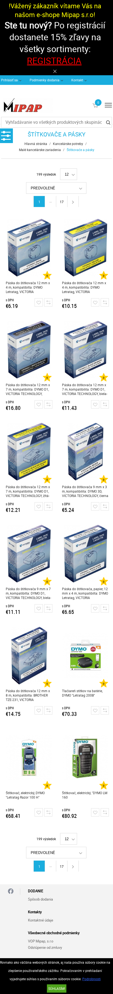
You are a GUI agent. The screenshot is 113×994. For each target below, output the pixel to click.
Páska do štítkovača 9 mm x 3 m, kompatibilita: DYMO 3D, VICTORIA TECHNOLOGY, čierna (85, 491)
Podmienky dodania (45, 80)
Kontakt (77, 80)
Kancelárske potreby (68, 143)
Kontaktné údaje (40, 920)
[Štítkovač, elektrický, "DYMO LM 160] (85, 757)
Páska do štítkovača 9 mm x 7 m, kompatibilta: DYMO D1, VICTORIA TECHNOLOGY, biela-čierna (28, 593)
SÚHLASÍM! (56, 988)
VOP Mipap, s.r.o (40, 941)
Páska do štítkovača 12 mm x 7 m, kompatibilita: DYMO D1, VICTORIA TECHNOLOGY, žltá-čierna (28, 491)
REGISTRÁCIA (54, 60)
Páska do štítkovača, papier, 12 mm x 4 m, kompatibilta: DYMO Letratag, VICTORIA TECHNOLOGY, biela (85, 593)
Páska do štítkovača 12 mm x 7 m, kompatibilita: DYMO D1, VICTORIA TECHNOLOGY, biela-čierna (84, 389)
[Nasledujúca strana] (73, 201)
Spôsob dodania (40, 899)
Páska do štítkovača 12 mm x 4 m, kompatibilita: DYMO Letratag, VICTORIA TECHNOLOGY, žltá (84, 287)
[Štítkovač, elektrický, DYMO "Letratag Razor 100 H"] (29, 757)
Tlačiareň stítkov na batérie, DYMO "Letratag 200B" (82, 693)
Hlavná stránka (35, 143)
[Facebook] (10, 891)
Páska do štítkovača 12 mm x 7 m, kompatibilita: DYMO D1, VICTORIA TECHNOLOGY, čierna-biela (28, 389)
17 (62, 202)
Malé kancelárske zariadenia (40, 149)
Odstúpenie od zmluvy (45, 947)
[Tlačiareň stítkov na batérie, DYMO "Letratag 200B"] (85, 655)
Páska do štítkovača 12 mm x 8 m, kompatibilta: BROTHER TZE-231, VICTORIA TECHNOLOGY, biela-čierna (28, 695)
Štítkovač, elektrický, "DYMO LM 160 (84, 795)
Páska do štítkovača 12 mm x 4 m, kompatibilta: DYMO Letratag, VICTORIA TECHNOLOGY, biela (28, 287)
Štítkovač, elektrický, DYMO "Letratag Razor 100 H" (25, 795)
